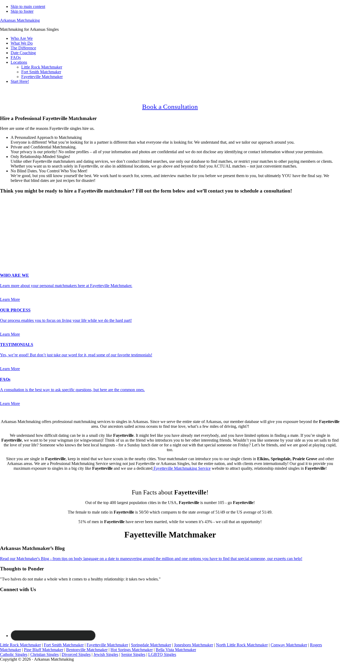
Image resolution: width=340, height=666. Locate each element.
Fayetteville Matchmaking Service (181, 468)
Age (5, 215)
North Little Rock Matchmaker (242, 645)
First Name (11, 220)
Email (6, 231)
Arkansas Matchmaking (20, 20)
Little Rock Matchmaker (20, 645)
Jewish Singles (106, 654)
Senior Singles (133, 654)
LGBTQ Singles (162, 654)
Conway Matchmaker (289, 645)
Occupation (11, 243)
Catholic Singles (13, 654)
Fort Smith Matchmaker (64, 645)
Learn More (10, 299)
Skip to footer (22, 11)
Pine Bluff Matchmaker (43, 649)
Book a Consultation (170, 106)
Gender (8, 201)
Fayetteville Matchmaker (107, 645)
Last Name (11, 226)
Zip (4, 248)
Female (26, 210)
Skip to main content (28, 6)
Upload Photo (11, 253)
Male (10, 210)
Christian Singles (44, 654)
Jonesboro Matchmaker (193, 645)
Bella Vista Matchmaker (176, 649)
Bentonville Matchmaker (87, 649)
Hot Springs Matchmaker (131, 649)
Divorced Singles (76, 654)
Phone (7, 237)
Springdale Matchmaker (151, 645)
